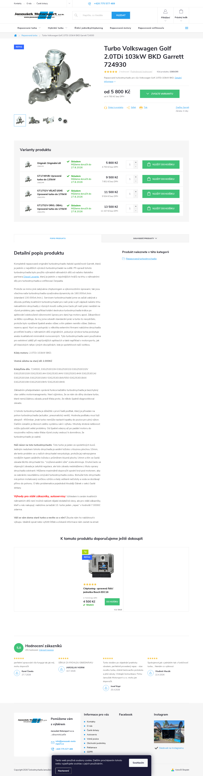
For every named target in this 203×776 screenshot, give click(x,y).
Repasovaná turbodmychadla (141, 258)
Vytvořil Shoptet (182, 770)
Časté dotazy (42, 3)
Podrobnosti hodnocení (141, 71)
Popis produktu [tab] (58, 238)
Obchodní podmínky (96, 743)
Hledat (121, 15)
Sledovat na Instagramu (171, 748)
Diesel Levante (31, 276)
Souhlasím (138, 762)
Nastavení (63, 770)
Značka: (182, 107)
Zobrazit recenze (46, 650)
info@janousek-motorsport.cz (66, 742)
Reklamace (92, 747)
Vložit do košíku (163, 164)
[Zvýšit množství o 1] (136, 163)
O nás (29, 3)
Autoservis (92, 734)
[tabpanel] (101, 579)
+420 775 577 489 (64, 749)
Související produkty (143, 238)
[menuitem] (29, 28)
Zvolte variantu (162, 93)
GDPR (90, 751)
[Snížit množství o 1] (136, 167)
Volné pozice (93, 739)
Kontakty (18, 3)
